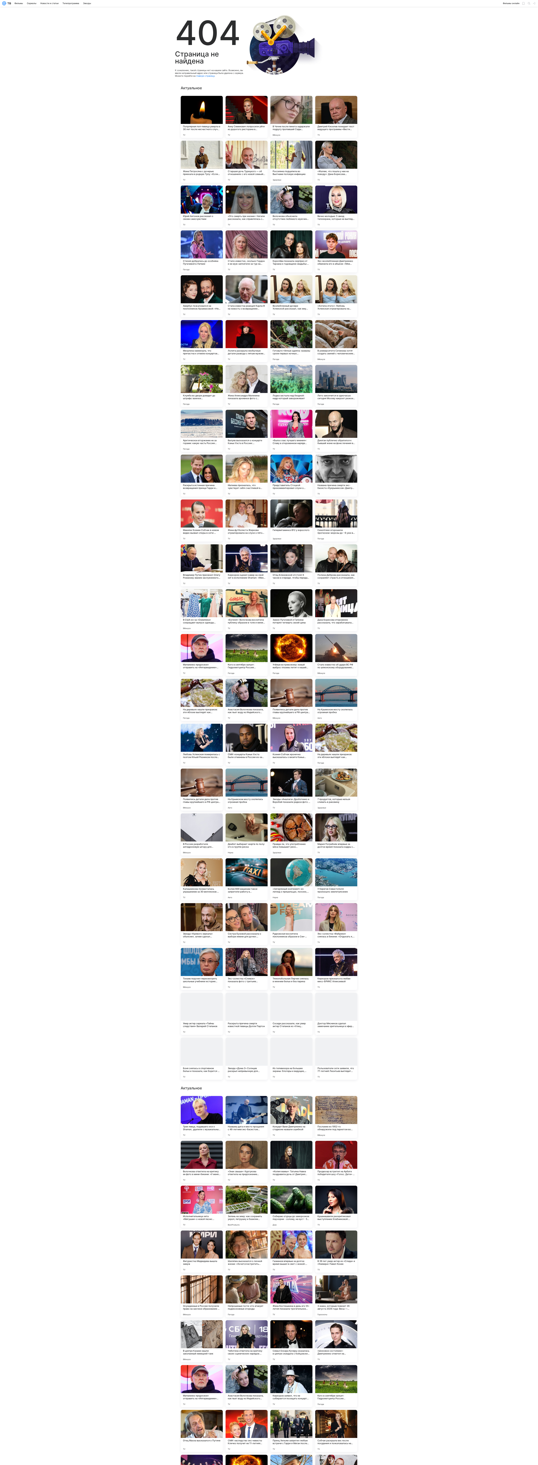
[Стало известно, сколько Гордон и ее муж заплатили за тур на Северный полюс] (247, 251)
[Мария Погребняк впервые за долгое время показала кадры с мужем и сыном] (336, 834)
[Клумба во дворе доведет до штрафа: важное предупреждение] (202, 386)
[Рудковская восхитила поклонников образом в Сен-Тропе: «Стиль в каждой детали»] (291, 924)
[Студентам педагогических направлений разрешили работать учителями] (202, 1238)
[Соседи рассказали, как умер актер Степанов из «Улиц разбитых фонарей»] (291, 1014)
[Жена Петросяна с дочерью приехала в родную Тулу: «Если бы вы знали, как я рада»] (202, 162)
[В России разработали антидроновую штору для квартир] (202, 834)
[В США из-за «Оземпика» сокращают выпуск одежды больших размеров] (202, 610)
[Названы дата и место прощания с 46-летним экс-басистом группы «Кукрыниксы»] (247, 1296)
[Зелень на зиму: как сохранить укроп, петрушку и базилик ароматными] (247, 1386)
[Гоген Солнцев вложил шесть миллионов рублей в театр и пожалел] (336, 1148)
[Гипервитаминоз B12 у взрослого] (291, 520)
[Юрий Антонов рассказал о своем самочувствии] (202, 207)
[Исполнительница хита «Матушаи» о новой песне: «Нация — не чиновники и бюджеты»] (202, 1386)
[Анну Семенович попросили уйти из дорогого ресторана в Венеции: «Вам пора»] (247, 117)
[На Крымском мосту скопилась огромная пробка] (336, 700)
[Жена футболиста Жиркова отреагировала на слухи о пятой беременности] (247, 520)
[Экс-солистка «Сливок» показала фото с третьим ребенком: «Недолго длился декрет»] (247, 969)
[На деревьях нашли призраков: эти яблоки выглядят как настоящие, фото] (202, 700)
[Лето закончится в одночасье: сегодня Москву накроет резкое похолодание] (336, 386)
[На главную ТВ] (8, 3)
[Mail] (4, 3)
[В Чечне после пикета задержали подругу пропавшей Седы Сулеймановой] (291, 117)
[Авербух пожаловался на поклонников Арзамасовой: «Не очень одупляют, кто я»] (202, 296)
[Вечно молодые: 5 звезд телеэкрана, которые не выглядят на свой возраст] (336, 207)
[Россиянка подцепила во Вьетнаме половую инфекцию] (291, 162)
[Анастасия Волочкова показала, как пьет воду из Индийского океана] (247, 700)
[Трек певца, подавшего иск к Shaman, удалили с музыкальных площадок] (202, 1296)
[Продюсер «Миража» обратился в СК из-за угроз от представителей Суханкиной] (291, 1193)
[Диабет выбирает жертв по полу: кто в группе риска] (247, 834)
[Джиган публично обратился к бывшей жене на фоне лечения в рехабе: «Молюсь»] (336, 431)
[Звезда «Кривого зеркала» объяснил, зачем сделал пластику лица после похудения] (202, 924)
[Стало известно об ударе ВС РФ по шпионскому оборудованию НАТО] (336, 655)
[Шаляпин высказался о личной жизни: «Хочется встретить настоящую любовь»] (247, 1431)
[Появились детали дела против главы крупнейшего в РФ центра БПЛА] (291, 700)
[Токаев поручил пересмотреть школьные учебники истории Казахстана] (202, 969)
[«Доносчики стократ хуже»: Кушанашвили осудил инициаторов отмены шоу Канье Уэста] (247, 1148)
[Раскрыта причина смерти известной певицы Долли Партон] (247, 1014)
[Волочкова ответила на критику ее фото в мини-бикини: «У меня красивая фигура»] (202, 1341)
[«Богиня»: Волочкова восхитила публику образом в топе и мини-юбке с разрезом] (247, 610)
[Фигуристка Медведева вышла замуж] (202, 1431)
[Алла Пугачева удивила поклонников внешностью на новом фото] (202, 1193)
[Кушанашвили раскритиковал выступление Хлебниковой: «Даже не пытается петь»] (336, 1386)
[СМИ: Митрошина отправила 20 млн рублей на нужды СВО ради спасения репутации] (291, 1104)
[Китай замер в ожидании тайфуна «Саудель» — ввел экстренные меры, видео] (247, 1193)
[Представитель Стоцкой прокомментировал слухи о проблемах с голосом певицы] (291, 476)
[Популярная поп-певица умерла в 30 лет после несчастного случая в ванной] (202, 117)
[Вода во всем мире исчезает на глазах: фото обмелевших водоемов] (202, 1104)
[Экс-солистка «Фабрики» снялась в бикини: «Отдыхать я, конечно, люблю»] (336, 924)
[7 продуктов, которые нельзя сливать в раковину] (336, 790)
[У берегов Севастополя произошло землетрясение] (336, 879)
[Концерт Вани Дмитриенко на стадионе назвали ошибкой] (291, 1296)
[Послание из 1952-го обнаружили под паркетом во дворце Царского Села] (336, 1296)
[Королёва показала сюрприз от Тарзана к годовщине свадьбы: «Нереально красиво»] (291, 251)
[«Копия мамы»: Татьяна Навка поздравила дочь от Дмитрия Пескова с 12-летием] (291, 1341)
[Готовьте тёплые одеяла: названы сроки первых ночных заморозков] (291, 341)
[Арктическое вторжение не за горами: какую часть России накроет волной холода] (202, 431)
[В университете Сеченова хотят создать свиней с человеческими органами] (336, 341)
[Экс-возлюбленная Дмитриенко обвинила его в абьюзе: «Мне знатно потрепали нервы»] (336, 251)
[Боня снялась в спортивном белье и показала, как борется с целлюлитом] (202, 1059)
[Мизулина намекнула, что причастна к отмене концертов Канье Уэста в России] (202, 341)
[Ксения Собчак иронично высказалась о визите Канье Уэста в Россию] (291, 745)
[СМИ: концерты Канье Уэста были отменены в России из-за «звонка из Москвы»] (247, 745)
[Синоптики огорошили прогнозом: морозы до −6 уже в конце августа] (336, 520)
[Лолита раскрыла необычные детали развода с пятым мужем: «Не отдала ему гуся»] (247, 341)
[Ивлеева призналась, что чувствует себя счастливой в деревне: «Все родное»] (247, 476)
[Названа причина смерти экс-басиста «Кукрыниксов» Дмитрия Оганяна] (336, 476)
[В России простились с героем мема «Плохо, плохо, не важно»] (336, 1104)
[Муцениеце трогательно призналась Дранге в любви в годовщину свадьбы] (291, 1238)
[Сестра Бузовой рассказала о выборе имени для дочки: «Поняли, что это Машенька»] (247, 924)
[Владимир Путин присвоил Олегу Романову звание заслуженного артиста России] (202, 565)
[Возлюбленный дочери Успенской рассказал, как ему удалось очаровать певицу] (291, 296)
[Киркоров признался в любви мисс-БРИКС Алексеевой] (336, 969)
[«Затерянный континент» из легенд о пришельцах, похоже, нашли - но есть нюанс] (291, 879)
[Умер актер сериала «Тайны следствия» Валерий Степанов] (202, 1014)
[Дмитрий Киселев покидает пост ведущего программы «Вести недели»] (336, 117)
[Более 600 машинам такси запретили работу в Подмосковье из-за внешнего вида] (247, 879)
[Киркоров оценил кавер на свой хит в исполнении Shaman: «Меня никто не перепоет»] (247, 565)
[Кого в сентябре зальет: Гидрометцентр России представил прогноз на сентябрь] (247, 655)
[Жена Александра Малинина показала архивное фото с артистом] (247, 386)
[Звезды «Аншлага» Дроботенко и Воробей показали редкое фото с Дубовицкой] (291, 790)
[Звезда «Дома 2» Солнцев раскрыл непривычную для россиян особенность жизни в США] (247, 1059)
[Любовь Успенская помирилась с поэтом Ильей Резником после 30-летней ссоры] (202, 745)
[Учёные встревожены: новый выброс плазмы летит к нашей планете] (291, 655)
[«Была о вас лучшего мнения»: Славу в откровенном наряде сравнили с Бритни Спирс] (291, 431)
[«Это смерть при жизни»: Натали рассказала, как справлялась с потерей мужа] (247, 207)
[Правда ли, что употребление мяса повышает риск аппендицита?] (291, 834)
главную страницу (205, 76)
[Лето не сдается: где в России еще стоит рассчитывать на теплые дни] (336, 1193)
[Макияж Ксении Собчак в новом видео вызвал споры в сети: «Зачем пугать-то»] (202, 520)
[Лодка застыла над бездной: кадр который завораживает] (291, 386)
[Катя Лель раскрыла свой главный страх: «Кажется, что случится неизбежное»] (202, 1148)
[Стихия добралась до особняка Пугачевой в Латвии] (202, 251)
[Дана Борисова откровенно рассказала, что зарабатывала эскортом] (336, 610)
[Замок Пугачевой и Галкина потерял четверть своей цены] (291, 610)
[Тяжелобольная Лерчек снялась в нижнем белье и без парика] (291, 969)
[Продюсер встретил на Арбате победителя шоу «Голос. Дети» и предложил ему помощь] (336, 1341)
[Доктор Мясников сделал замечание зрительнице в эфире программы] (336, 1014)
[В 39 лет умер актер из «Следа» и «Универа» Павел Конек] (336, 1431)
